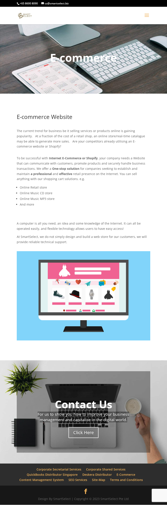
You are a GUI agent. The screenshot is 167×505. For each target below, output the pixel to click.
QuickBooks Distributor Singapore (52, 474)
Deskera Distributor (97, 474)
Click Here (83, 432)
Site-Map (98, 480)
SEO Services (77, 480)
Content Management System (41, 480)
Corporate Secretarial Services (59, 469)
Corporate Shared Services (105, 469)
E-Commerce (126, 474)
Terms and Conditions (126, 480)
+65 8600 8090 (29, 3)
